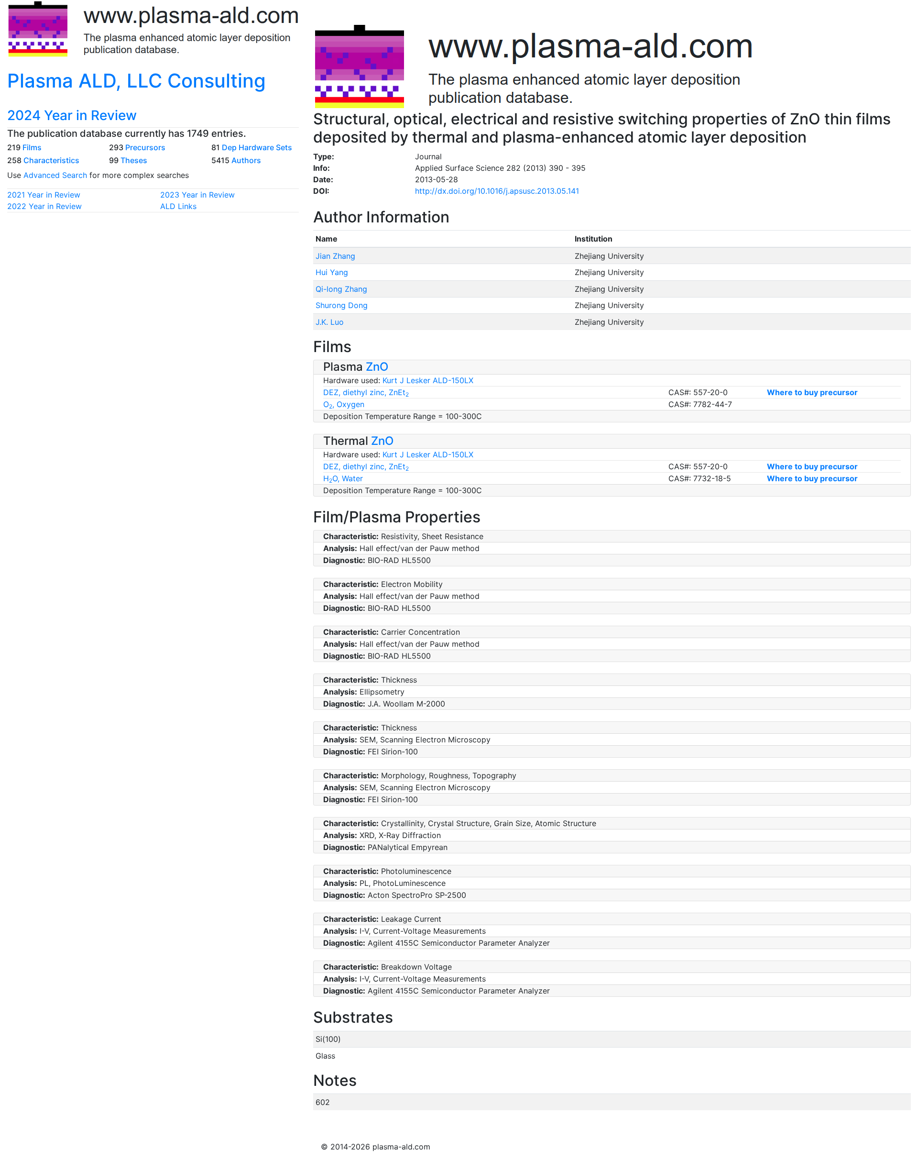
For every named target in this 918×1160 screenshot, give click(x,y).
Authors (246, 160)
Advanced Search (55, 175)
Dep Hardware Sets (257, 147)
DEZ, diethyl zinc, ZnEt (366, 392)
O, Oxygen (343, 404)
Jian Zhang (335, 256)
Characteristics (51, 160)
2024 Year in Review (72, 115)
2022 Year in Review (44, 206)
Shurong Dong (342, 305)
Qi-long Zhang (341, 289)
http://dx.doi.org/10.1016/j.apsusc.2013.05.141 (497, 191)
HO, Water (343, 478)
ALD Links (178, 206)
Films (32, 147)
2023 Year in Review (197, 194)
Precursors (145, 147)
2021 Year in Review (43, 194)
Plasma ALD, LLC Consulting (136, 80)
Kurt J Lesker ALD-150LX (427, 380)
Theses (133, 160)
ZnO (377, 367)
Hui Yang (332, 272)
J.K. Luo (330, 322)
